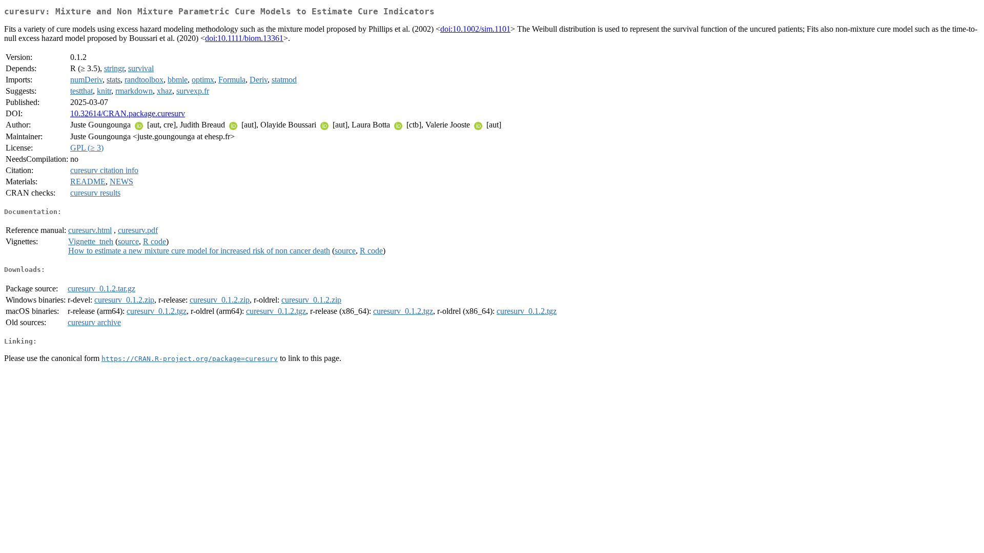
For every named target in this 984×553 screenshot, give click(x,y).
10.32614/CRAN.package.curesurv (127, 113)
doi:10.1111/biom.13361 (244, 38)
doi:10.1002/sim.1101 (475, 29)
